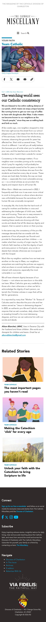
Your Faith (8, 40)
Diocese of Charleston (24, 511)
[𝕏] (7, 517)
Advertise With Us (13, 571)
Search (24, 33)
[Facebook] (3, 517)
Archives (9, 565)
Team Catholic (12, 44)
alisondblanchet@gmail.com (14, 335)
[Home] (23, 20)
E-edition (10, 568)
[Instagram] (12, 517)
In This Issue (11, 562)
